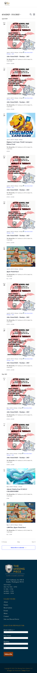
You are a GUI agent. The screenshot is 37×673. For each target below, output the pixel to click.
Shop (23, 670)
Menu (5, 613)
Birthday (6, 641)
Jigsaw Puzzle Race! (13, 271)
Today (18, 542)
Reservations (8, 608)
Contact (6, 616)
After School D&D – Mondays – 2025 (18, 56)
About (6, 602)
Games (6, 605)
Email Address (9, 630)
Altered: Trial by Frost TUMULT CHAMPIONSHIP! (17, 490)
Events (6, 610)
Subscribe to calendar (17, 547)
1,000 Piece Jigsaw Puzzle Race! (16, 527)
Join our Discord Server (11, 619)
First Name (7, 635)
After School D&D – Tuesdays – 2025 (18, 102)
